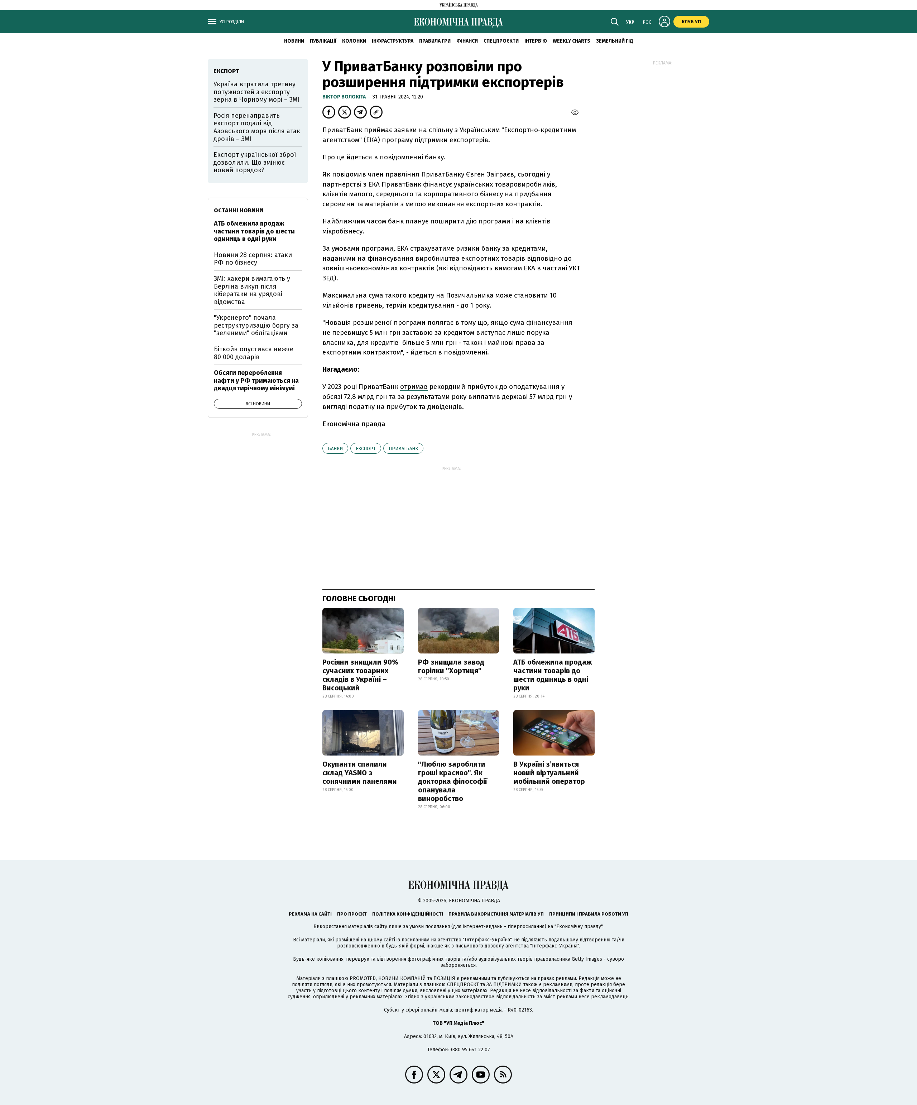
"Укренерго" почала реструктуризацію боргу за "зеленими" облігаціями (256, 325)
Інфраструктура (392, 41)
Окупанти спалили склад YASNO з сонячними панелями (359, 773)
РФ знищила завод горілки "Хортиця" (451, 666)
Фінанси (467, 41)
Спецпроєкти (501, 41)
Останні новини (238, 210)
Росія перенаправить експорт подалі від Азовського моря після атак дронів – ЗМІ (256, 127)
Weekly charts (571, 41)
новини (294, 41)
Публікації (323, 41)
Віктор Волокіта (344, 97)
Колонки (354, 41)
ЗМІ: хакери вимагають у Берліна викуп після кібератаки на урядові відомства (252, 290)
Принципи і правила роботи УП (588, 914)
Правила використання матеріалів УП (496, 914)
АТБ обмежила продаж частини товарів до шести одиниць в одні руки (552, 675)
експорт (366, 448)
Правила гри (435, 41)
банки (335, 448)
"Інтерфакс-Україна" (487, 940)
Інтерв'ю (535, 41)
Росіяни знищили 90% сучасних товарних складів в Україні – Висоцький (360, 675)
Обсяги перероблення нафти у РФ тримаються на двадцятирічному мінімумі (256, 380)
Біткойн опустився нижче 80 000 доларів (253, 353)
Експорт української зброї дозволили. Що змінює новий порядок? (254, 162)
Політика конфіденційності (407, 914)
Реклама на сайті (310, 914)
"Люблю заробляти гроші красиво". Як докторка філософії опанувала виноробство (452, 781)
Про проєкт (352, 914)
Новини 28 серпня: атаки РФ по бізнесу (253, 259)
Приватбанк (403, 448)
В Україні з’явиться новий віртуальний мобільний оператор (549, 773)
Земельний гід (614, 41)
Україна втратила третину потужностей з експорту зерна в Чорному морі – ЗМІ (256, 91)
